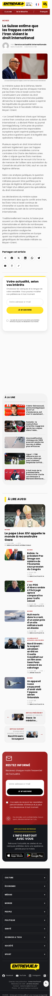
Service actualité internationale (30, 44)
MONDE (9, 17)
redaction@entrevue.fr (28, 986)
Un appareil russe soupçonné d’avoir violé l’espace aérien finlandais (34, 689)
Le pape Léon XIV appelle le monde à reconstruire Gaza (25, 537)
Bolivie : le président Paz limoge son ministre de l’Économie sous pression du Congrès (35, 562)
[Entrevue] (13, 4)
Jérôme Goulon (35, 673)
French (37, 4)
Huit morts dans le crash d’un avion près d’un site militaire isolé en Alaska (36, 621)
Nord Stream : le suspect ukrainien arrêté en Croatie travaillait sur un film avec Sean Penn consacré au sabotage (35, 656)
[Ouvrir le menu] (45, 4)
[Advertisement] (26, 364)
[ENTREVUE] (25, 967)
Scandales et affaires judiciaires (35, 639)
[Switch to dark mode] (46, 984)
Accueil (4, 17)
